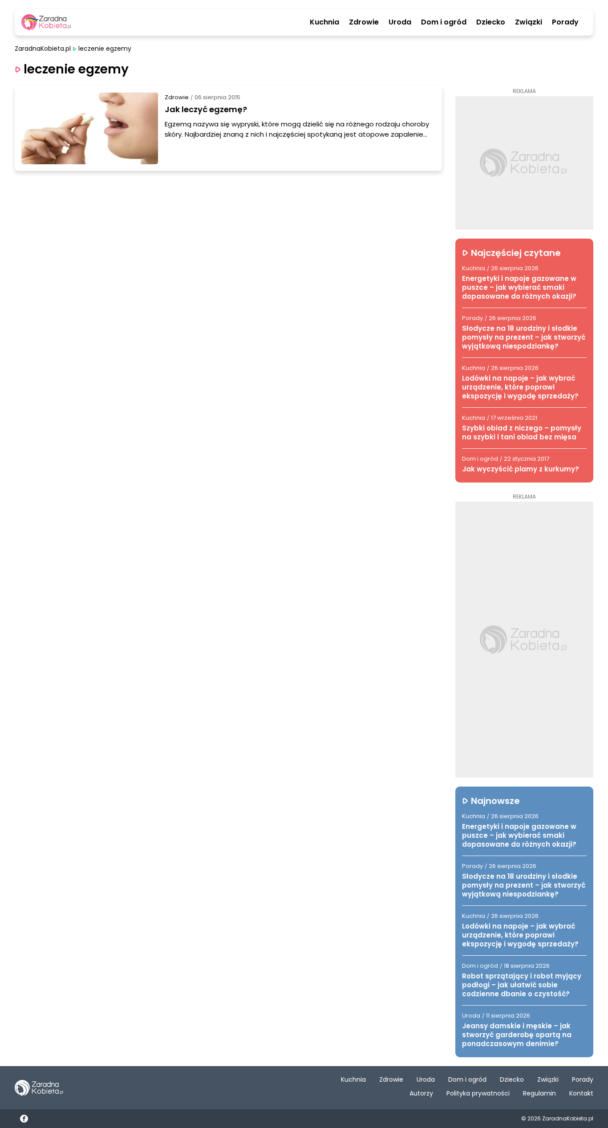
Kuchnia (324, 22)
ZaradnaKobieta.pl (43, 49)
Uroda (400, 22)
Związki (528, 22)
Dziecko (490, 22)
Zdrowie (364, 22)
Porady (565, 22)
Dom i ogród (443, 22)
